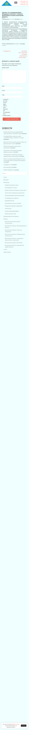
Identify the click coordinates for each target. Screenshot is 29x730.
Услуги (5, 177)
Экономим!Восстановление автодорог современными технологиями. (22, 54)
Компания (6, 179)
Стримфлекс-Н (6, 51)
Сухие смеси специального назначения (14, 192)
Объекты (6, 219)
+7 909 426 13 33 (24, 2)
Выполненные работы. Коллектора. (13, 242)
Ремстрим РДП (7, 167)
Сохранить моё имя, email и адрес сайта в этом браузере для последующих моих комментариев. (6, 107)
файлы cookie (15, 724)
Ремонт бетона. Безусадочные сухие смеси (15, 190)
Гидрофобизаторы (9, 200)
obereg (20, 19)
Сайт (3, 95)
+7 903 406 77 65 (24, 1)
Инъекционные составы (11, 187)
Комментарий (5, 68)
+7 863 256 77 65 (24, 4)
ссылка (4, 45)
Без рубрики (17, 43)
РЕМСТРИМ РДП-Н (8, 170)
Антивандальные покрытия (12, 198)
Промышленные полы (10, 213)
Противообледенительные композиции (14, 195)
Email (3, 90)
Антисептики (8, 208)
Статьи (5, 249)
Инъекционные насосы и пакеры (13, 203)
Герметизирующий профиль (12, 211)
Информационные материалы (11, 216)
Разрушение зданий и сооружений (13, 206)
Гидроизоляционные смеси (11, 185)
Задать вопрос (7, 252)
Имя (3, 86)
